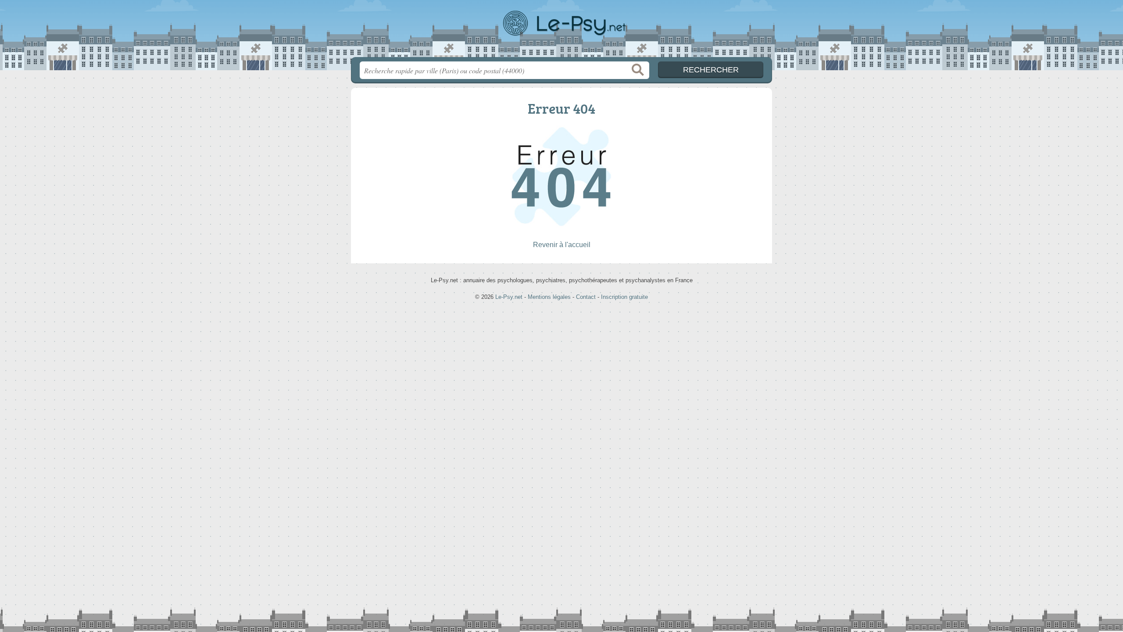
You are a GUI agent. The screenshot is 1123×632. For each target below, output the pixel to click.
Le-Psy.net (561, 31)
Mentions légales (549, 297)
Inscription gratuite (624, 297)
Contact (586, 297)
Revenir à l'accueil (561, 244)
